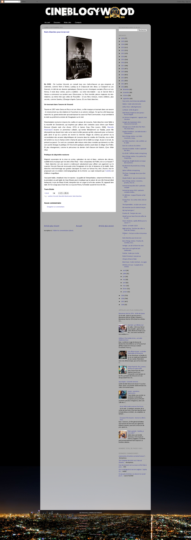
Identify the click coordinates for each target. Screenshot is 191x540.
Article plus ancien (106, 226)
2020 (123, 56)
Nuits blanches (77, 196)
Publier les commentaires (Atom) (63, 230)
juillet (125, 273)
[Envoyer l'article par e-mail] (53, 193)
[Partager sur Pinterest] (68, 193)
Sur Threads (83, 523)
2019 (123, 59)
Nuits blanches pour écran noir (56, 32)
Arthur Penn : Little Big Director (131, 107)
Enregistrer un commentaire (55, 207)
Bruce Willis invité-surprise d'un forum (131, 406)
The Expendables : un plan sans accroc (134, 204)
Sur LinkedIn (83, 515)
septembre (126, 98)
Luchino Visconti (53, 196)
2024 (123, 44)
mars (124, 285)
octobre (125, 95)
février (125, 288)
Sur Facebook (83, 521)
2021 (123, 53)
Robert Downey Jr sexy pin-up (131, 256)
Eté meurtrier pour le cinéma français (134, 207)
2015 (123, 71)
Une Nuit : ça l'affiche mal (135, 325)
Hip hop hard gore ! (128, 210)
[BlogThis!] (61, 193)
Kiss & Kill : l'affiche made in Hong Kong (134, 153)
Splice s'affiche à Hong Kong (131, 170)
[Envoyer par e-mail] (59, 193)
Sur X (81, 518)
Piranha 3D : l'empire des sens (131, 213)
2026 (123, 38)
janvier (125, 292)
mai (124, 279)
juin (124, 276)
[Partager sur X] (63, 193)
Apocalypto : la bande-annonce (128, 382)
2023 (123, 47)
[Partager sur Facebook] (65, 193)
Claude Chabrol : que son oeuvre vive (133, 178)
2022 (123, 50)
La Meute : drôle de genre (130, 110)
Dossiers (57, 22)
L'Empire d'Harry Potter (129, 259)
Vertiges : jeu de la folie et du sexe (133, 245)
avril (124, 282)
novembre (126, 92)
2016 (123, 68)
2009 (123, 295)
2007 (123, 301)
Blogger (98, 534)
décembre (126, 89)
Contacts (78, 22)
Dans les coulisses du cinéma (131, 146)
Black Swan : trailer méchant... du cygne (134, 262)
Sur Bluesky (82, 529)
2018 (123, 62)
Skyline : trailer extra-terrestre (131, 104)
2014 (123, 75)
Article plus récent (51, 226)
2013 (123, 78)
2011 (123, 84)
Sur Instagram (83, 526)
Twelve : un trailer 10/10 (130, 225)
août (124, 270)
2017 (123, 65)
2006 (123, 304)
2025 (123, 41)
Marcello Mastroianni (65, 196)
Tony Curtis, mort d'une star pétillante (134, 101)
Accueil (47, 22)
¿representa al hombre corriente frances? (132, 456)
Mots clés (67, 22)
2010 (123, 87)
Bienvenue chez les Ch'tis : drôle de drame (132, 313)
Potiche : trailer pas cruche (130, 253)
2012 (123, 81)
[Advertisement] (79, 218)
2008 (123, 298)
